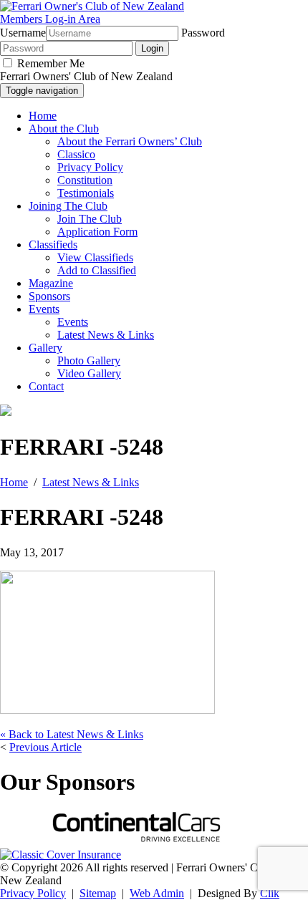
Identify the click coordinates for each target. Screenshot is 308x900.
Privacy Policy (90, 167)
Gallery (45, 348)
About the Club (64, 128)
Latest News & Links (105, 335)
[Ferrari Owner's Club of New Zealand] (92, 6)
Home (43, 116)
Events (44, 309)
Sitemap (98, 893)
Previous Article (45, 747)
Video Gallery (89, 373)
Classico (76, 154)
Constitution (84, 180)
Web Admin (157, 893)
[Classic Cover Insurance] (60, 854)
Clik (269, 893)
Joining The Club (68, 206)
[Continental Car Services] (136, 842)
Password (203, 32)
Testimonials (85, 193)
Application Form (97, 232)
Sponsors (49, 296)
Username (23, 32)
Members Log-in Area (50, 19)
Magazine (51, 283)
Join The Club (89, 219)
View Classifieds (95, 257)
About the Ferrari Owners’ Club (129, 141)
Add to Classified (96, 270)
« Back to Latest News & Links (71, 734)
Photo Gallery (88, 360)
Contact (46, 386)
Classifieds (53, 244)
